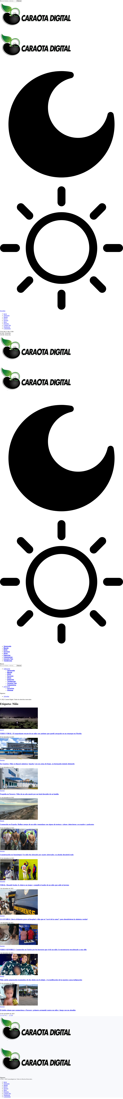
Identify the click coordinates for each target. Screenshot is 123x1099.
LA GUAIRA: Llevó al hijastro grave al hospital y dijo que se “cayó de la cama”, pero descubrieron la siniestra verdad (43, 919)
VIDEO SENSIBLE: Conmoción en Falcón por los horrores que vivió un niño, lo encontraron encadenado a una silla (43, 950)
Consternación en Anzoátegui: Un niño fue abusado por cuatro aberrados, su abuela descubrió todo (37, 855)
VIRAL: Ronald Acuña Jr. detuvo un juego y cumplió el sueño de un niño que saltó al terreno (34, 885)
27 (10, 1015)
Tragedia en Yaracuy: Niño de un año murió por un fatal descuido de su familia (29, 794)
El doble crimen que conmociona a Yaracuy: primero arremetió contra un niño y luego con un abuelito (38, 1010)
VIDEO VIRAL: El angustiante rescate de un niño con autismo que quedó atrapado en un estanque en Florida (41, 733)
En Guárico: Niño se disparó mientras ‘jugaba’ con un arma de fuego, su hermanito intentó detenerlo (37, 764)
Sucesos (2, 760)
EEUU (2, 730)
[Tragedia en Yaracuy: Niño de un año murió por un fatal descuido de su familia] (19, 789)
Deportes (2, 881)
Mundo (2, 821)
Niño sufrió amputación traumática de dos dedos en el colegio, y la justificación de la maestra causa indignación (41, 980)
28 (12, 1015)
